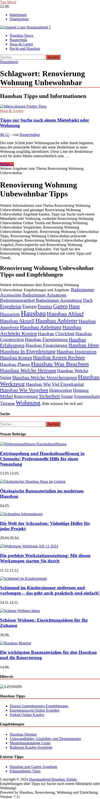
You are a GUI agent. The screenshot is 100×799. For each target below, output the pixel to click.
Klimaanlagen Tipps (25, 771)
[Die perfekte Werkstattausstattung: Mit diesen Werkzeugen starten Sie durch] (29, 546)
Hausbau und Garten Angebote (33, 767)
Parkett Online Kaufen (27, 715)
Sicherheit (49, 396)
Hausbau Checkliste (56, 333)
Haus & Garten (21, 44)
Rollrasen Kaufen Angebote (31, 747)
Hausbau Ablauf (65, 314)
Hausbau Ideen (83, 345)
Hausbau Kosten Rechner (59, 357)
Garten (60, 306)
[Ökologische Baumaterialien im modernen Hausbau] (33, 481)
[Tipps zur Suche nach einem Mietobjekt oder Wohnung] (50, 106)
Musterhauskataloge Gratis (30, 743)
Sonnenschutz (87, 396)
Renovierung (26, 396)
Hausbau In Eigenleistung (28, 351)
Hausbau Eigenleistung (46, 339)
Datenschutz (19, 19)
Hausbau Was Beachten (60, 364)
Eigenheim (10, 306)
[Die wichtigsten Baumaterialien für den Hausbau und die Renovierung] (15, 643)
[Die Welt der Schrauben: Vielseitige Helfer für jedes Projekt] (21, 514)
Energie (29, 306)
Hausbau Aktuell (17, 321)
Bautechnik (18, 40)
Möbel (6, 396)
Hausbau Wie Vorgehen (24, 390)
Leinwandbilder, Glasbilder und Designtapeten (45, 739)
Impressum (18, 15)
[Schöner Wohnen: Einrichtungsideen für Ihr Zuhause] (20, 611)
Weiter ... (7, 164)
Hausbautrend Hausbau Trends (52, 779)
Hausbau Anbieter (56, 320)
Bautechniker (30, 135)
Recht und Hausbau (25, 48)
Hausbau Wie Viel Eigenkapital (55, 384)
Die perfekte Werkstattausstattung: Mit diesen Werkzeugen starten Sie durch (45, 558)
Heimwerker (60, 390)
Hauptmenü (9, 62)
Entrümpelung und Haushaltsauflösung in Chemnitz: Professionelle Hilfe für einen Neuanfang (42, 459)
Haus (74, 306)
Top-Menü (8, 2)
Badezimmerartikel (17, 300)
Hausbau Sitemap (23, 734)
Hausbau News (21, 35)
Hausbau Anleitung (40, 327)
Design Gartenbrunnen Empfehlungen (39, 706)
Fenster (45, 306)
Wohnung (28, 402)
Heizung (81, 390)
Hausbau (33, 313)
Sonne (67, 396)
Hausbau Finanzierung (46, 345)
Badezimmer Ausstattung (59, 300)
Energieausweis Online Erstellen (34, 710)
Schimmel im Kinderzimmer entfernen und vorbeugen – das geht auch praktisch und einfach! (50, 590)
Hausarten (10, 314)
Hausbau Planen (15, 364)
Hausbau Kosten (16, 357)
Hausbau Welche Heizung (28, 370)
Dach (88, 300)
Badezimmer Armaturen (44, 295)
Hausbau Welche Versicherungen (44, 377)
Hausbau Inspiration (76, 351)
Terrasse (7, 403)
